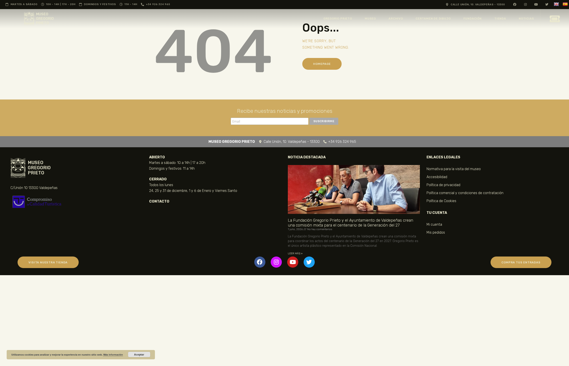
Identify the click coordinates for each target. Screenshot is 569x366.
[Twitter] (309, 262)
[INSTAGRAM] (525, 4)
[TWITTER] (547, 4)
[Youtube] (292, 262)
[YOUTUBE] (536, 4)
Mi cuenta (434, 224)
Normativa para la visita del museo (454, 169)
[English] (557, 4)
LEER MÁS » (295, 253)
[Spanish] (566, 4)
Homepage (322, 64)
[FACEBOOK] (515, 4)
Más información (113, 354)
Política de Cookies (441, 201)
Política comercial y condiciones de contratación (465, 193)
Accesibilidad (437, 177)
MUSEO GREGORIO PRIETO (45, 18)
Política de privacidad (443, 185)
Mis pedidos (436, 232)
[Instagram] (276, 262)
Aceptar (139, 354)
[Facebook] (259, 262)
